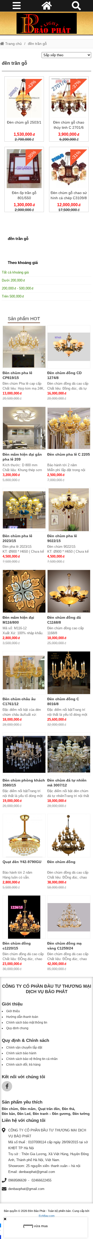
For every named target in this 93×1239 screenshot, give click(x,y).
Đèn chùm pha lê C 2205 (68, 454)
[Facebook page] (7, 1086)
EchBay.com (47, 1215)
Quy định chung (17, 1028)
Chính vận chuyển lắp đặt (24, 1047)
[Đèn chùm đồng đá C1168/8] (68, 591)
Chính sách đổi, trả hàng (23, 1064)
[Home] (46, 23)
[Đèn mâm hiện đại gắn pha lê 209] (24, 428)
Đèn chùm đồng (61, 862)
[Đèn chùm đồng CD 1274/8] (68, 347)
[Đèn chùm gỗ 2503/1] (24, 110)
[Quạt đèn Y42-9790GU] (24, 835)
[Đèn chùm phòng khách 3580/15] (24, 754)
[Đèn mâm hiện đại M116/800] (24, 591)
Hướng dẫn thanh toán (22, 1017)
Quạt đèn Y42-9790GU (22, 862)
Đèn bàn (8, 1114)
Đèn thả (68, 1109)
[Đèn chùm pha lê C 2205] (68, 428)
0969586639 (17, 1180)
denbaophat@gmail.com (26, 1189)
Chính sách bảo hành (21, 1053)
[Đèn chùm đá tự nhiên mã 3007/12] (68, 754)
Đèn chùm (10, 1109)
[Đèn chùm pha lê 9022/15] (68, 510)
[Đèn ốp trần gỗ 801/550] (24, 180)
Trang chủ (13, 44)
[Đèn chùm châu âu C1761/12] (24, 673)
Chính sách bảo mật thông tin (26, 1022)
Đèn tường (81, 1114)
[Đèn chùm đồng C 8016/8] (68, 673)
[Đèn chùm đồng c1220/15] (24, 917)
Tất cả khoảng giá (15, 272)
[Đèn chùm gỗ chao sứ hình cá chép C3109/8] (68, 180)
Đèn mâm (28, 1109)
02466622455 (41, 1180)
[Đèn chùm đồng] (68, 835)
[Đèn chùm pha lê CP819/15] (24, 347)
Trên (11, 296)
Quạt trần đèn (49, 1109)
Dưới (12, 280)
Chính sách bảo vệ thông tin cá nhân (32, 1059)
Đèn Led (23, 1114)
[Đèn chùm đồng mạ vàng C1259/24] (68, 917)
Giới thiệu (13, 1011)
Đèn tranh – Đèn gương (51, 1114)
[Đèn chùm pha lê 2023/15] (24, 510)
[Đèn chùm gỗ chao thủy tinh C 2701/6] (68, 110)
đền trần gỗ (37, 44)
